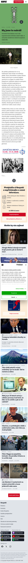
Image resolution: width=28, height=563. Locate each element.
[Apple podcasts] (18, 532)
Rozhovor (4, 451)
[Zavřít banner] (25, 264)
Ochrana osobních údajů (7, 524)
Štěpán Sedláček (5, 404)
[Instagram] (10, 548)
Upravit (13, 297)
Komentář (6, 479)
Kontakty (3, 508)
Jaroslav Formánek (6, 42)
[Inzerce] (14, 151)
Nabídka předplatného (6, 513)
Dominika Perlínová (6, 346)
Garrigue (11, 335)
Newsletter (6, 335)
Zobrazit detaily (20, 288)
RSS (2, 519)
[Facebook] (2, 548)
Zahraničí (4, 245)
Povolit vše (14, 293)
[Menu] (26, 2)
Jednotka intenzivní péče (14, 365)
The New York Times (12, 254)
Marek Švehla (5, 432)
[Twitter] (6, 548)
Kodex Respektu (5, 511)
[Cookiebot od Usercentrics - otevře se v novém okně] (17, 265)
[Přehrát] (21, 241)
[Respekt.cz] (4, 2)
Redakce (3, 505)
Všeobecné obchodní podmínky (9, 521)
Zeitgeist (10, 393)
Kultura (3, 27)
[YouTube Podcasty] (18, 536)
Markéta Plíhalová (6, 374)
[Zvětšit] (11, 56)
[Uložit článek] (21, 22)
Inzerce (2, 516)
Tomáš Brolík (4, 460)
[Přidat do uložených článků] (24, 241)
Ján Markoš (4, 488)
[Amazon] (6, 539)
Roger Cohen (5, 254)
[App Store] (6, 532)
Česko (3, 423)
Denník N (9, 488)
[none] (18, 61)
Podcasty (6, 393)
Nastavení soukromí (6, 527)
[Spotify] (18, 539)
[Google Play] (6, 536)
